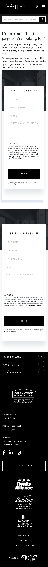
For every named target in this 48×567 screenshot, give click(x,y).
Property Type (11, 365)
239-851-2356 (36, 6)
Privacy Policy (17, 158)
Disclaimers (24, 540)
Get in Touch (24, 466)
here (4, 61)
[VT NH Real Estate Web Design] (29, 558)
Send (24, 174)
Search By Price (12, 372)
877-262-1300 (8, 429)
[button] (42, 19)
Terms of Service (23, 184)
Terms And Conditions (24, 545)
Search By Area (12, 357)
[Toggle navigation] (43, 6)
